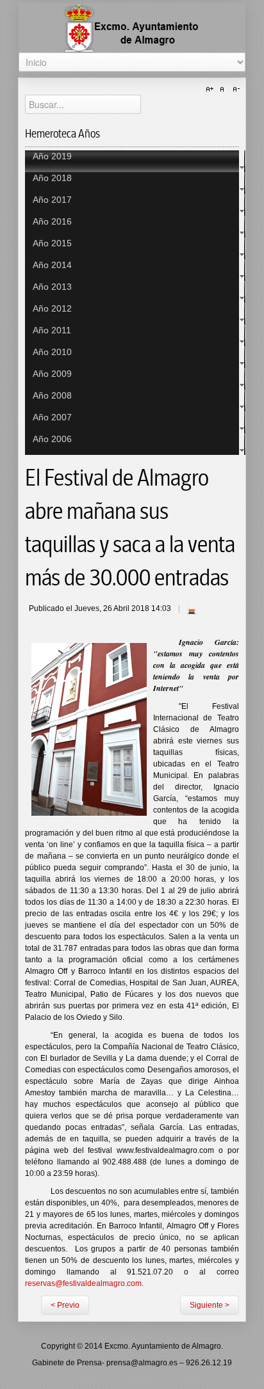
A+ (211, 89)
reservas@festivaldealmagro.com (83, 1283)
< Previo (65, 1305)
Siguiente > (209, 1305)
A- (234, 89)
